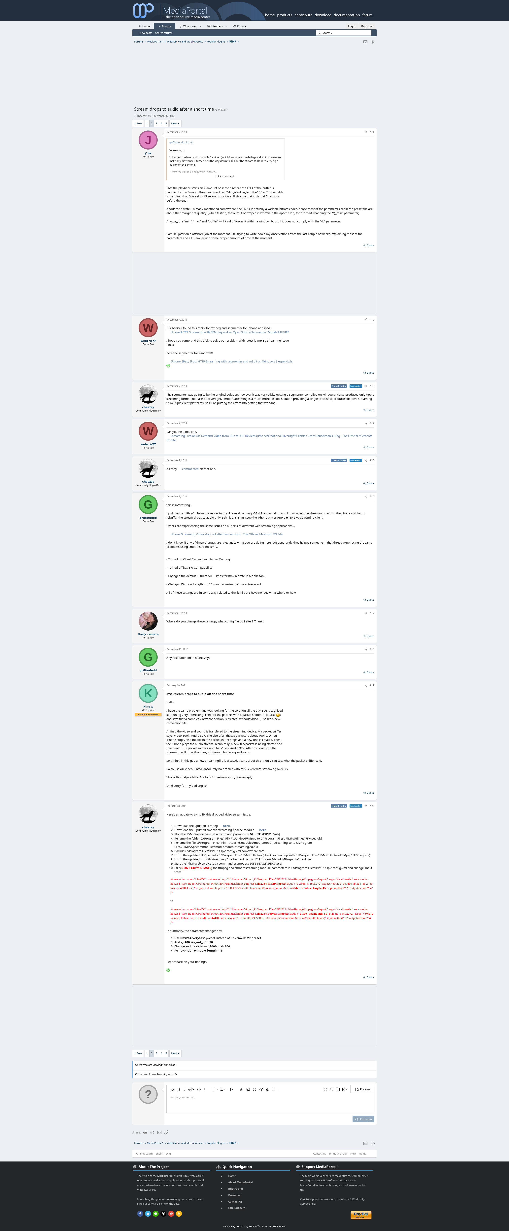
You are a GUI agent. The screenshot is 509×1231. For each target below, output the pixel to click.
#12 (372, 319)
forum (367, 14)
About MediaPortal (240, 1182)
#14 (372, 423)
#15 (372, 460)
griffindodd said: (179, 142)
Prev (139, 123)
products (284, 14)
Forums (166, 26)
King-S (148, 706)
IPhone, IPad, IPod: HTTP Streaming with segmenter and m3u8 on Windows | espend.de (231, 361)
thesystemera (148, 634)
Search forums (163, 33)
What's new (190, 26)
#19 (372, 685)
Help (353, 1153)
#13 (372, 386)
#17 (372, 613)
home (270, 14)
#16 (372, 496)
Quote (370, 245)
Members (217, 26)
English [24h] (163, 1153)
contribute (303, 14)
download (323, 14)
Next (174, 123)
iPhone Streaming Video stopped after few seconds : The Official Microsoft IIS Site (227, 534)
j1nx (148, 153)
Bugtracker (235, 1188)
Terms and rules (338, 1153)
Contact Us (235, 1201)
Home (146, 26)
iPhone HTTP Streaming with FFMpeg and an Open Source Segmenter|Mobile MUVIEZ (230, 332)
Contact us (319, 1153)
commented (190, 469)
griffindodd (148, 518)
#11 (372, 132)
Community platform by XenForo (254, 1226)
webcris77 (148, 341)
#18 (372, 649)
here (226, 826)
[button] (200, 26)
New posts (146, 33)
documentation (347, 14)
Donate (241, 26)
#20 (372, 806)
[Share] (365, 132)
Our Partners (236, 1208)
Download (234, 1195)
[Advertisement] (253, 76)
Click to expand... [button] (226, 176)
